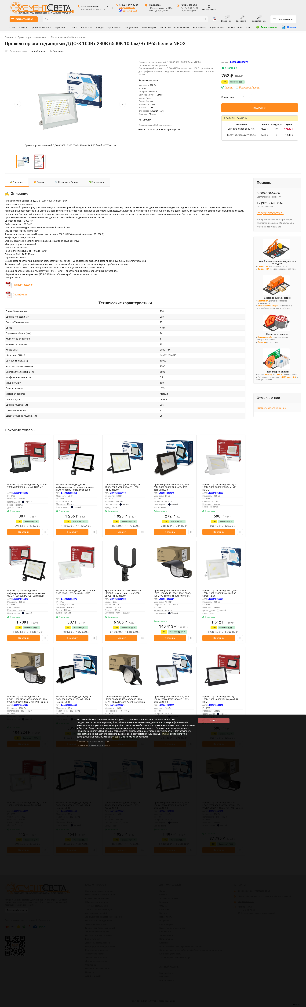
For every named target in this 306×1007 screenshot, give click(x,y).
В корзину (23, 532)
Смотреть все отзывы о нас (271, 408)
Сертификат (20, 294)
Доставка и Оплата (249, 87)
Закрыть (301, 1005)
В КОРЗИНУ (259, 107)
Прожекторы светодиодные (32, 37)
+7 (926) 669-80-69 (128, 5)
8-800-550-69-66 (89, 6)
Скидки (229, 87)
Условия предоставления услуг (92, 741)
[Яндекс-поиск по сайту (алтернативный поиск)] (214, 19)
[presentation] (18, 104)
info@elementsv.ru (127, 8)
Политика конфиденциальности (93, 745)
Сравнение (58, 51)
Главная (9, 37)
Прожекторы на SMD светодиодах (69, 37)
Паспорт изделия (23, 284)
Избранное (39, 51)
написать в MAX (129, 11)
